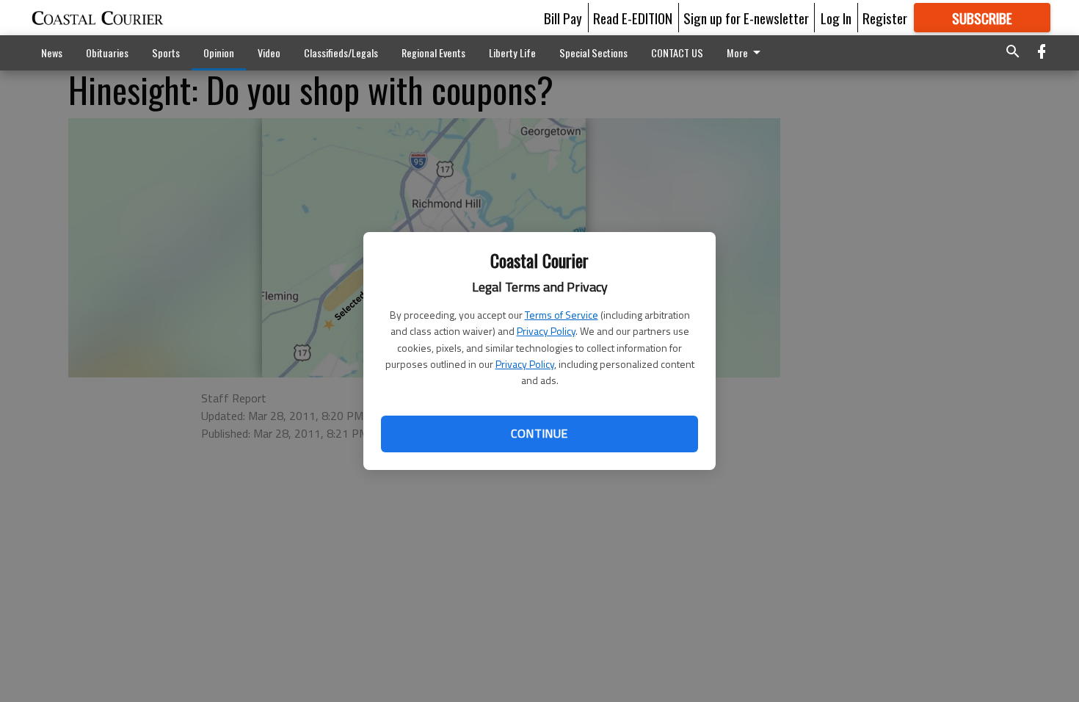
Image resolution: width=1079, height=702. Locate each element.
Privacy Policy (546, 331)
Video (269, 52)
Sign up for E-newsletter (746, 17)
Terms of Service (561, 314)
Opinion (218, 52)
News (51, 52)
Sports (166, 52)
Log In (836, 17)
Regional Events (433, 52)
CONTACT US (677, 52)
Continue (539, 433)
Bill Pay (563, 17)
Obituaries (107, 52)
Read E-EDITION (632, 17)
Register (884, 17)
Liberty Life (512, 52)
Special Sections (593, 52)
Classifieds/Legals (341, 52)
